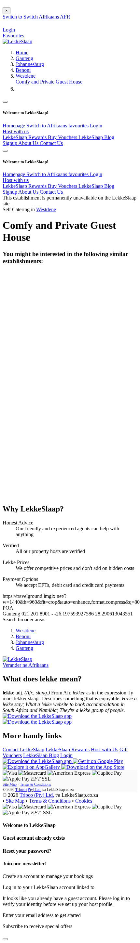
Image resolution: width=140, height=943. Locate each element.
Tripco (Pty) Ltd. (28, 789)
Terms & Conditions (35, 784)
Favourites (13, 35)
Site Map (10, 784)
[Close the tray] (5, 939)
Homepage (14, 125)
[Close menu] (5, 102)
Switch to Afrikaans (47, 125)
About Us (29, 143)
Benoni (23, 70)
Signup (10, 143)
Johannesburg (30, 64)
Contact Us (51, 143)
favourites (79, 125)
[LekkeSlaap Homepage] (17, 41)
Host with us (16, 131)
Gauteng (24, 58)
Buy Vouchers (63, 137)
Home (22, 52)
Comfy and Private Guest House (49, 81)
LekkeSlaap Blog (96, 137)
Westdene (25, 76)
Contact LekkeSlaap (23, 749)
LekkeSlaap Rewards (25, 137)
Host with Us (104, 749)
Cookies (83, 801)
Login (96, 125)
